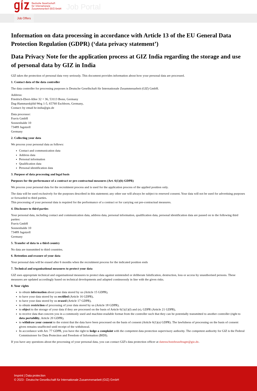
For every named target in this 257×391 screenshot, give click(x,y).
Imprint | (19, 375)
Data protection (35, 375)
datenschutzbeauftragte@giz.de (179, 341)
